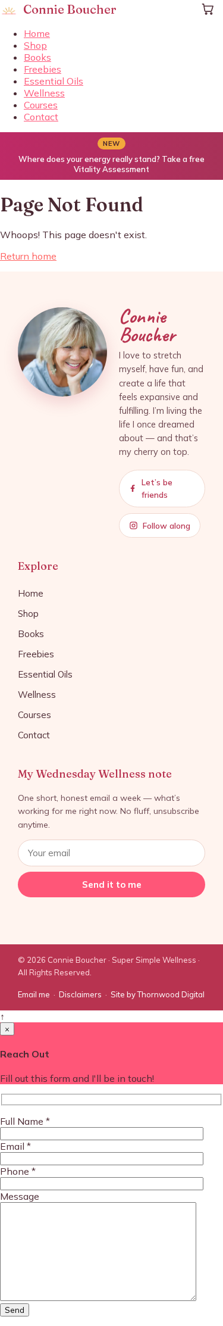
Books (37, 57)
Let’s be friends (157, 488)
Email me (34, 994)
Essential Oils (53, 81)
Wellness (44, 93)
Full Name (25, 1121)
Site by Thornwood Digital (158, 994)
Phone (18, 1171)
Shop (35, 45)
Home (37, 33)
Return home (28, 256)
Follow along (166, 525)
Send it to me (112, 884)
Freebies (42, 69)
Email (15, 1146)
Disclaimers (80, 994)
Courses (41, 105)
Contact (41, 117)
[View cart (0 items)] (208, 9)
